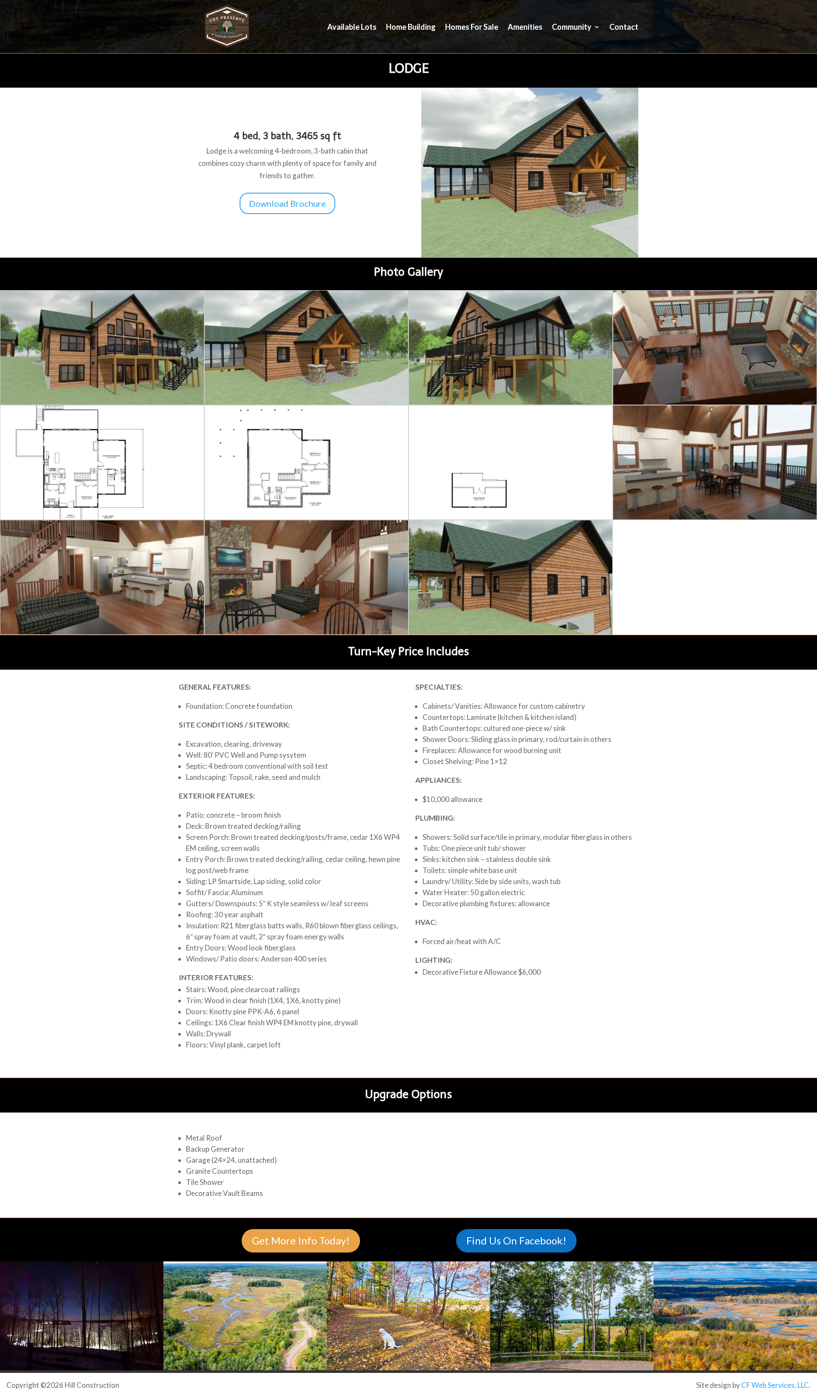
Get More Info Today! (301, 1240)
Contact (623, 27)
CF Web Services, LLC (775, 1385)
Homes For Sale (471, 27)
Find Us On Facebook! (516, 1240)
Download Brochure (287, 203)
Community (571, 27)
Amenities (525, 27)
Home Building (411, 27)
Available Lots (352, 27)
